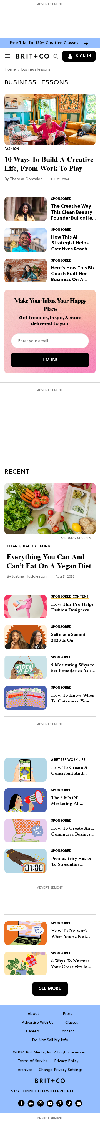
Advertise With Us (37, 1023)
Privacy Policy (66, 1061)
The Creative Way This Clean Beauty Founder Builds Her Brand (72, 212)
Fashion (11, 149)
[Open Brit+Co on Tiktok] (69, 1103)
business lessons (35, 69)
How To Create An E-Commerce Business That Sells (73, 831)
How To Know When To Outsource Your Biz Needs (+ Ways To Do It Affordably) (72, 698)
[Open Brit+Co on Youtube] (50, 1103)
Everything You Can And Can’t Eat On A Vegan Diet (49, 561)
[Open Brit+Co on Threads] (59, 1103)
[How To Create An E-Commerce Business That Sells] (25, 830)
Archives (25, 1070)
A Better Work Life (68, 760)
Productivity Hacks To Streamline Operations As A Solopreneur (71, 861)
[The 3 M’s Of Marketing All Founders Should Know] (25, 800)
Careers (33, 1031)
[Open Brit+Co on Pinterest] (31, 1103)
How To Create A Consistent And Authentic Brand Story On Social (69, 770)
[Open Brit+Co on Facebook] (21, 1103)
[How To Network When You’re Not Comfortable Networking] (25, 933)
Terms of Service (33, 1061)
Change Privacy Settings (60, 1070)
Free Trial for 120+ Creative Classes (44, 43)
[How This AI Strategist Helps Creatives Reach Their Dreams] (25, 239)
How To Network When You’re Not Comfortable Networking (69, 934)
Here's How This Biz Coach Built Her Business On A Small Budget (73, 274)
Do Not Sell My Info (50, 1040)
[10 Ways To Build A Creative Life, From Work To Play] (50, 119)
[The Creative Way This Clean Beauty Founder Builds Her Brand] (25, 209)
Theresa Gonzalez (26, 179)
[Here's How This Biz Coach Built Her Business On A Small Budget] (25, 270)
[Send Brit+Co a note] (78, 1103)
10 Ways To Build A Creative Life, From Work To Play (49, 164)
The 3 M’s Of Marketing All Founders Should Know (68, 801)
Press (67, 1014)
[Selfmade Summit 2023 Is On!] (25, 637)
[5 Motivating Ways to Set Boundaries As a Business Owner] (25, 667)
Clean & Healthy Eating (28, 546)
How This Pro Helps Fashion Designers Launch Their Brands (72, 607)
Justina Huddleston (29, 576)
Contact (66, 1031)
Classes (71, 1023)
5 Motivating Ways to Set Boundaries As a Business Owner (73, 668)
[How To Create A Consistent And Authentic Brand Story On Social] (25, 770)
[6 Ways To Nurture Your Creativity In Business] (25, 963)
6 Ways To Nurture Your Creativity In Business (70, 964)
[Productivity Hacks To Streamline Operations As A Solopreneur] (25, 861)
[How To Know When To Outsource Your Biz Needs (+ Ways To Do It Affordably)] (25, 697)
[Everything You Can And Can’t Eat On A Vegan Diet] (50, 508)
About (33, 1014)
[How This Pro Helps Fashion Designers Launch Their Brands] (25, 606)
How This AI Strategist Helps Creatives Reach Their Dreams (70, 243)
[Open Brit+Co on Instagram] (40, 1103)
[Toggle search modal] (54, 56)
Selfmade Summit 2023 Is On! (69, 637)
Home (10, 69)
